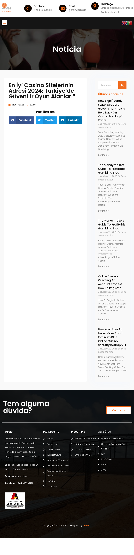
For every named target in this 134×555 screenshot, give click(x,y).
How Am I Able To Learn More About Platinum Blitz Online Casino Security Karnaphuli (112, 337)
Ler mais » (103, 155)
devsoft (87, 525)
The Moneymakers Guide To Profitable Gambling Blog (112, 169)
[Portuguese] (129, 22)
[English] (124, 22)
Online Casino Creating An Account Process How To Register (110, 282)
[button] (4, 22)
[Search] (122, 85)
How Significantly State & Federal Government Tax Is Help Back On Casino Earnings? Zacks (111, 110)
